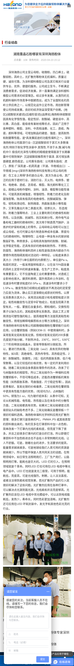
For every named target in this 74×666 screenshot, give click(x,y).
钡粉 (8, 76)
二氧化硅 (33, 349)
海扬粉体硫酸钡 (61, 114)
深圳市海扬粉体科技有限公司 (38, 170)
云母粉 (35, 72)
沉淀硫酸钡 (39, 142)
